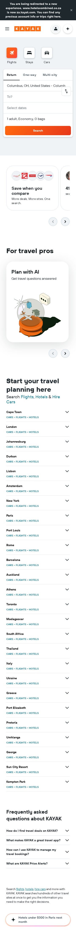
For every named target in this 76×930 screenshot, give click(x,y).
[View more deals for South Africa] (67, 633)
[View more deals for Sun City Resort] (67, 766)
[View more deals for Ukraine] (67, 678)
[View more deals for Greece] (67, 692)
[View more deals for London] (67, 426)
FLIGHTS (21, 417)
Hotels (41, 396)
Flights (27, 396)
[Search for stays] (29, 52)
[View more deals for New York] (67, 500)
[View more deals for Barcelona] (67, 559)
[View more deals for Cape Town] (67, 412)
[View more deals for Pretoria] (67, 722)
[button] (71, 10)
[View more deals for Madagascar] (67, 619)
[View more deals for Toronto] (67, 604)
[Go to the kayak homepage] (27, 28)
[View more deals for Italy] (67, 663)
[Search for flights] (11, 52)
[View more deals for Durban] (67, 456)
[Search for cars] (46, 52)
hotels (29, 889)
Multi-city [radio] (50, 75)
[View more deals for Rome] (67, 545)
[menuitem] (11, 55)
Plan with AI (25, 272)
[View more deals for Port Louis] (67, 530)
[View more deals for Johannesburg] (67, 441)
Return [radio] (11, 75)
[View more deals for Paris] (67, 515)
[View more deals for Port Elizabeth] (67, 707)
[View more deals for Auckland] (67, 574)
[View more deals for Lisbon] (67, 471)
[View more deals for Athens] (67, 589)
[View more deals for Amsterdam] (67, 485)
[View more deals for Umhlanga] (67, 737)
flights (20, 889)
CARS (9, 417)
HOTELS (34, 417)
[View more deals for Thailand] (67, 648)
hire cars (40, 889)
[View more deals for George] (67, 752)
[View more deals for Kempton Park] (67, 781)
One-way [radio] (29, 75)
